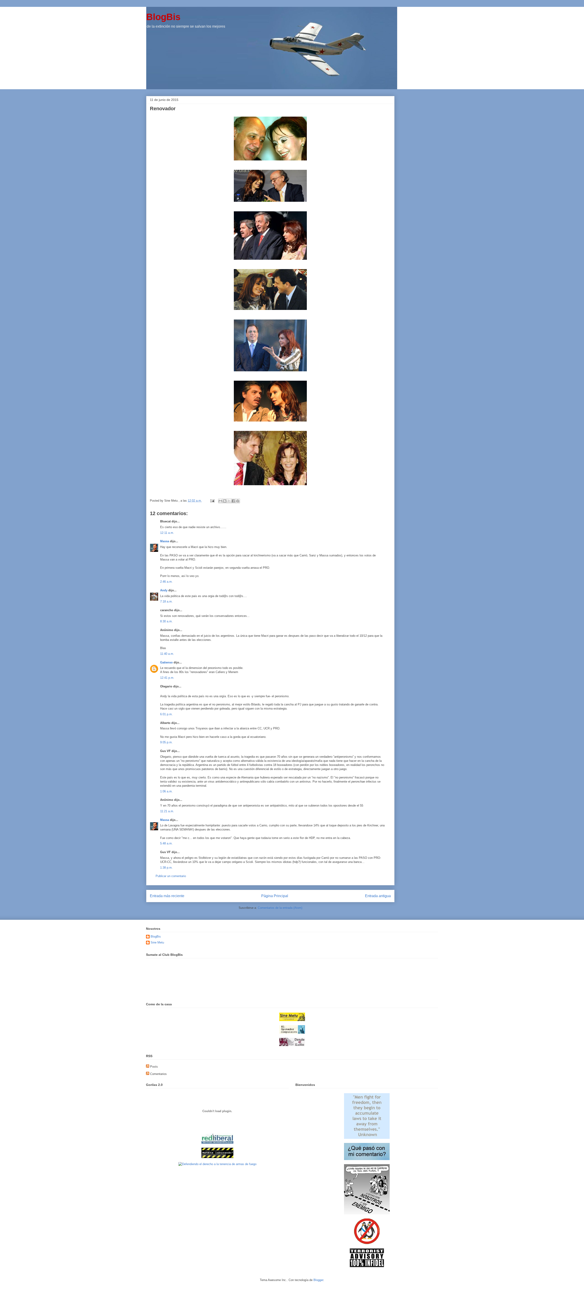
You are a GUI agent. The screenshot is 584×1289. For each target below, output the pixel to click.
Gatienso (166, 662)
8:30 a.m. (166, 621)
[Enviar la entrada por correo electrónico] (212, 500)
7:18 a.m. (166, 601)
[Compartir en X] (229, 501)
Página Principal (274, 896)
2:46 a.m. (166, 581)
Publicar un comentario (171, 876)
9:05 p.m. (166, 742)
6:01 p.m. (166, 714)
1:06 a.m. (166, 791)
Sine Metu (157, 942)
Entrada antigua (378, 896)
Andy (163, 590)
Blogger (318, 1280)
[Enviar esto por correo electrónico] (220, 501)
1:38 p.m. (166, 867)
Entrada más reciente (167, 896)
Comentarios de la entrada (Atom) (280, 907)
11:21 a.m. (167, 811)
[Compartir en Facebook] (233, 501)
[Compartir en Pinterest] (237, 501)
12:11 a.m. (167, 532)
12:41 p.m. (167, 677)
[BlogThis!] (224, 501)
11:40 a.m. (167, 653)
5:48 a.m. (166, 843)
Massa (164, 541)
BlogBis (163, 17)
